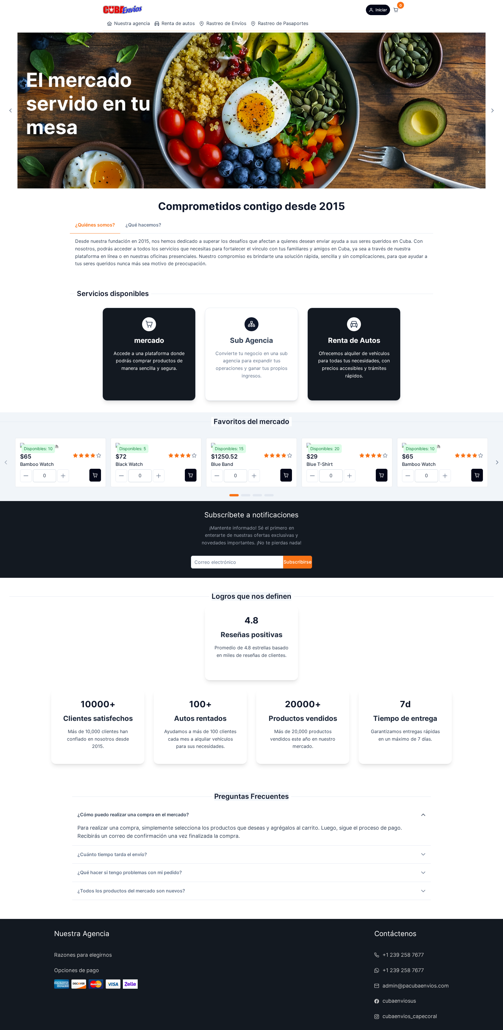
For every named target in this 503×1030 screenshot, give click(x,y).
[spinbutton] (44, 475)
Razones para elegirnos (83, 955)
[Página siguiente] (492, 110)
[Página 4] (269, 495)
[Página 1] (234, 495)
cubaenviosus (399, 1001)
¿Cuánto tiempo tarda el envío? (112, 854)
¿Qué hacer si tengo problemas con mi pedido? (129, 872)
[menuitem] (128, 23)
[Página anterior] (10, 110)
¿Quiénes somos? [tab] (95, 225)
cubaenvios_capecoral (409, 1016)
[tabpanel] (251, 252)
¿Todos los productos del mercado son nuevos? (131, 891)
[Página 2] (245, 495)
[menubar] (207, 23)
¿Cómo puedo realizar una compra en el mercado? (133, 814)
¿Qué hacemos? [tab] (143, 225)
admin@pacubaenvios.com (415, 986)
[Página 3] (257, 495)
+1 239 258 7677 (403, 955)
